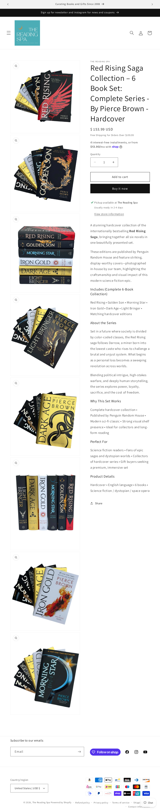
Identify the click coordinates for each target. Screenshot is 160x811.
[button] (8, 32)
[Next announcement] (152, 4)
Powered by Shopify (61, 802)
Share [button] (98, 503)
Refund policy (82, 802)
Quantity (95, 154)
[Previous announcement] (8, 4)
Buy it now (120, 189)
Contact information (139, 806)
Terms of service (121, 802)
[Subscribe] (79, 751)
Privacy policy (101, 802)
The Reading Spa (41, 802)
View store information (109, 214)
